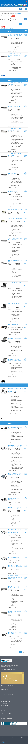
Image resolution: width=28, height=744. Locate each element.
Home (4, 13)
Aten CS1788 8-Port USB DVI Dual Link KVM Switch (14, 172)
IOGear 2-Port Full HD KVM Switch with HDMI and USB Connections (14, 475)
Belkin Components (5, 382)
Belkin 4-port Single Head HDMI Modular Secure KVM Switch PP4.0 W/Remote (15, 390)
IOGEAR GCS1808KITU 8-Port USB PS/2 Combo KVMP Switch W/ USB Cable (15, 577)
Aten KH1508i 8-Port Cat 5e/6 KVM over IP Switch (15, 238)
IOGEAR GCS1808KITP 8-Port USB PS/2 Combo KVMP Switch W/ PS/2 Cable (15, 567)
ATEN (2, 77)
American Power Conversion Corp (8, 28)
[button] (14, 729)
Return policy (4, 708)
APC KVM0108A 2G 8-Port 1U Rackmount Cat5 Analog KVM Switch (15, 36)
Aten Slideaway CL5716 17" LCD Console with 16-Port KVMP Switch (15, 338)
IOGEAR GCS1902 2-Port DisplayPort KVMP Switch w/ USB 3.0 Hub (14, 588)
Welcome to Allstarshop (7, 1)
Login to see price (25, 36)
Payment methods (5, 701)
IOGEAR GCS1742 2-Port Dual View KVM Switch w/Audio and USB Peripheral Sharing (15, 531)
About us (3, 710)
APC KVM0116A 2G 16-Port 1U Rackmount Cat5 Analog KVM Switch (15, 55)
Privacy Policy (19, 5)
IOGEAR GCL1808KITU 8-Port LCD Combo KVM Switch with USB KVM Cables (15, 498)
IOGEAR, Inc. (4, 420)
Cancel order (4, 705)
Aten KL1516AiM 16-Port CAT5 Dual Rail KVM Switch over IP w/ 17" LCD (15, 305)
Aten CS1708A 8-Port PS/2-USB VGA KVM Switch (15, 83)
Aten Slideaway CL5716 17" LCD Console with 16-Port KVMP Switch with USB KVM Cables (15, 359)
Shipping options (5, 703)
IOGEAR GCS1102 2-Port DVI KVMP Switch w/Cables (14, 508)
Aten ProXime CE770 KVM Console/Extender (14, 325)
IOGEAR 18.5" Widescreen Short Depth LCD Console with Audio (15, 426)
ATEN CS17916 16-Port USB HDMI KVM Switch (14, 190)
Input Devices (10, 13)
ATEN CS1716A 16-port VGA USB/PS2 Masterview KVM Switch (14, 106)
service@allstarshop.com (9, 669)
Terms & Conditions (6, 691)
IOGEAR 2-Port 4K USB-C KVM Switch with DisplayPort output (15, 446)
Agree (24, 5)
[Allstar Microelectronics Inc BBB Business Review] (14, 723)
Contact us (4, 699)
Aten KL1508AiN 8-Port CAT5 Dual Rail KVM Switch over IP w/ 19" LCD (15, 284)
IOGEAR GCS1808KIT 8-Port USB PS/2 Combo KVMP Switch (15, 556)
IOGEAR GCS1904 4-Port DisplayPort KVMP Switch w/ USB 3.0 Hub (14, 611)
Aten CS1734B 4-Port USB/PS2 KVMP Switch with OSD (15, 129)
